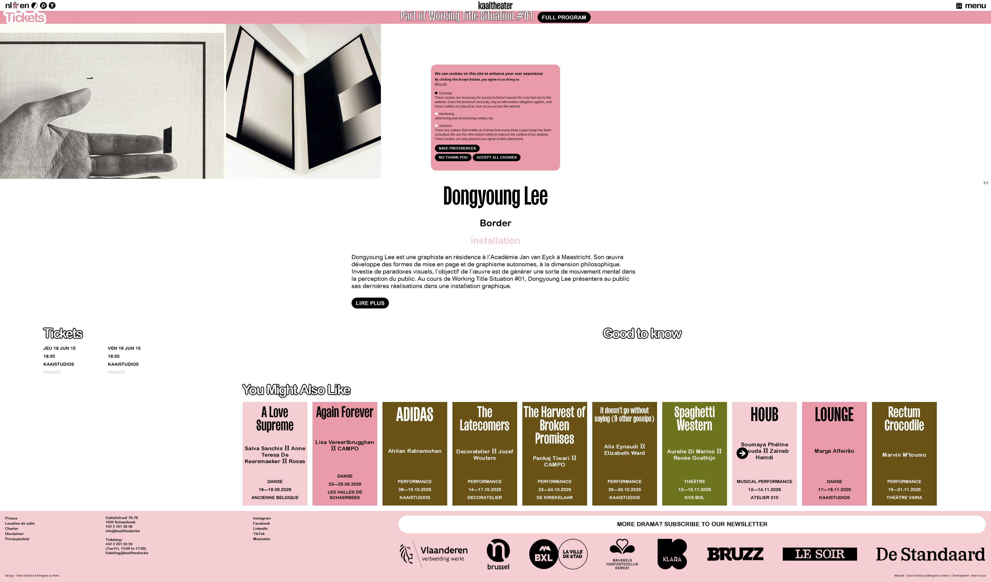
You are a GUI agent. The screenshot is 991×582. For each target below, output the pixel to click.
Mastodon (261, 539)
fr (15, 5)
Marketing (446, 114)
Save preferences (457, 148)
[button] (742, 453)
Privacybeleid (17, 539)
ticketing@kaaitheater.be (127, 553)
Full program (564, 17)
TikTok (259, 534)
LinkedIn (260, 528)
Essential (445, 93)
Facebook (261, 523)
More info (441, 84)
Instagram (262, 518)
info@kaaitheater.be (123, 531)
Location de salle (20, 523)
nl (8, 5)
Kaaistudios (58, 364)
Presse (11, 518)
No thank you (453, 157)
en (24, 5)
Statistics (445, 125)
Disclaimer (14, 534)
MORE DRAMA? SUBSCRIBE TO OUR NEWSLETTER (692, 524)
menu (975, 5)
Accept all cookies (497, 157)
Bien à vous (978, 575)
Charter (11, 528)
